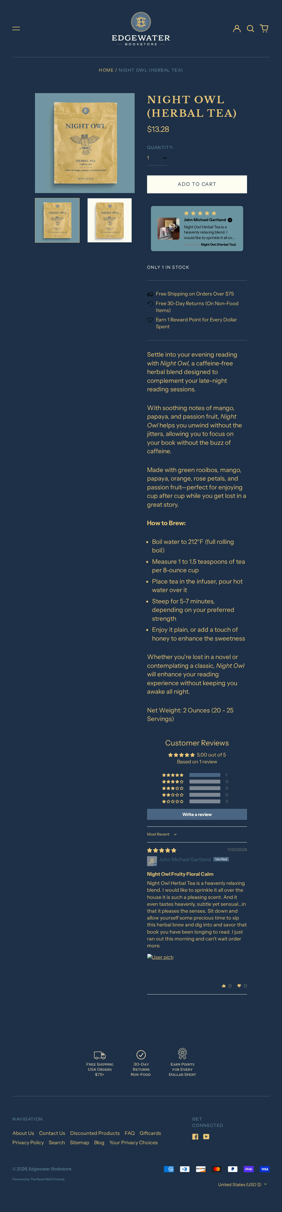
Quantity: (160, 147)
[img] (161, 850)
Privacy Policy (28, 1143)
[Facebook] (195, 1137)
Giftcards (150, 1133)
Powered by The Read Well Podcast (38, 1179)
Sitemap (79, 1143)
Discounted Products (95, 1133)
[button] (250, 28)
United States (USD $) (240, 1184)
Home (106, 70)
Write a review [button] (197, 814)
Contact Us (52, 1133)
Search (57, 1143)
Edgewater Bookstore (50, 1169)
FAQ (130, 1133)
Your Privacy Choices (133, 1143)
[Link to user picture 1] (160, 967)
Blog (99, 1143)
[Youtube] (206, 1137)
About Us (23, 1133)
